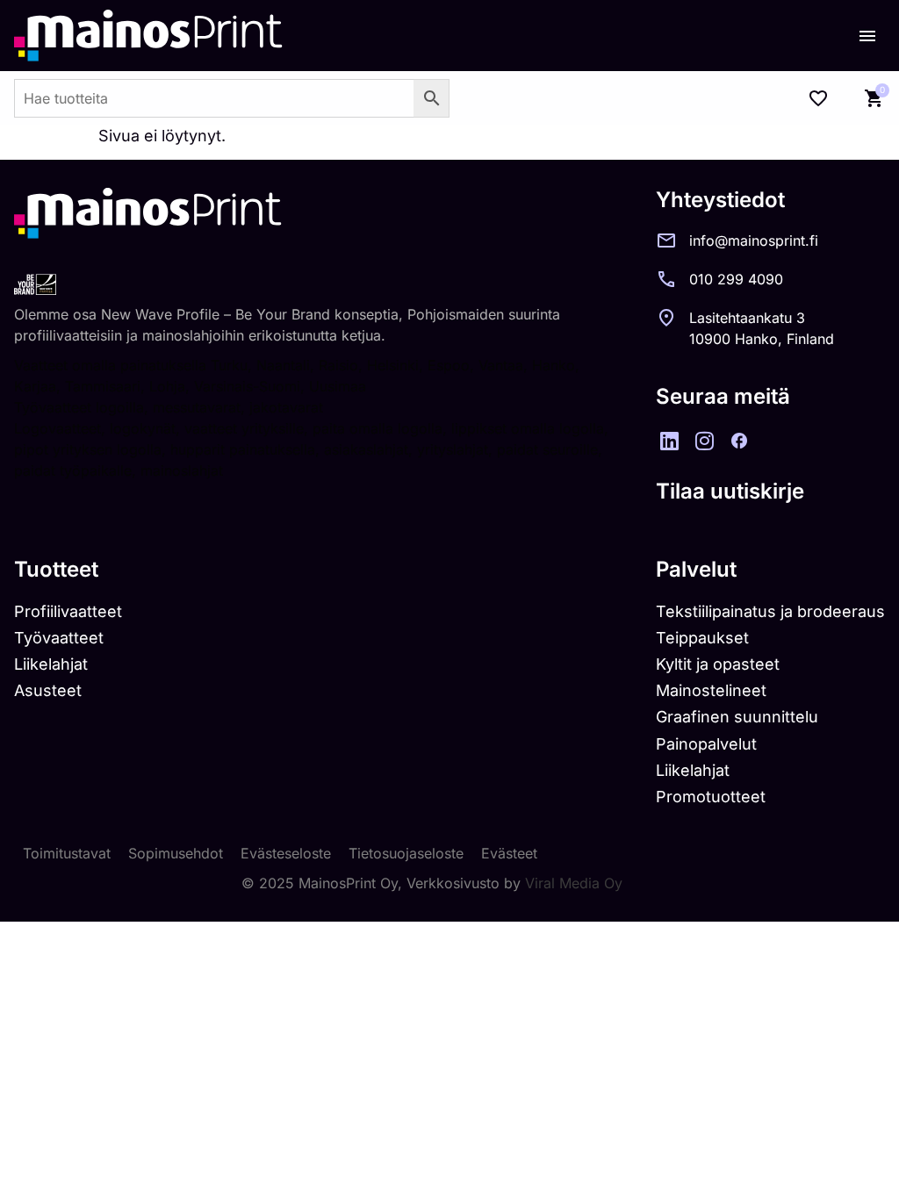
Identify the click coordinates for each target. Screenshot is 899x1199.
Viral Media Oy (573, 883)
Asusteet (48, 690)
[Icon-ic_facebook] (739, 440)
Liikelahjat (51, 664)
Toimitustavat (67, 853)
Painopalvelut (706, 744)
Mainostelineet (711, 690)
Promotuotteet (711, 796)
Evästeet (509, 853)
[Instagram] (704, 440)
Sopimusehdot (175, 853)
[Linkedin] (669, 440)
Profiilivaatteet (68, 611)
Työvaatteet (59, 637)
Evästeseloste (286, 853)
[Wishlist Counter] (818, 98)
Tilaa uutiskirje (730, 491)
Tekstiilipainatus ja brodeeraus (770, 611)
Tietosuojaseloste (406, 853)
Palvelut (696, 569)
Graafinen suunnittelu (737, 716)
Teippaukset (702, 637)
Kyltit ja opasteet (718, 664)
